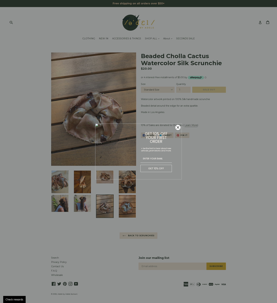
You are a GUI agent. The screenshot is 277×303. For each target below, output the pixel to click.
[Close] (178, 127)
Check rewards (14, 299)
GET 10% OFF (156, 168)
